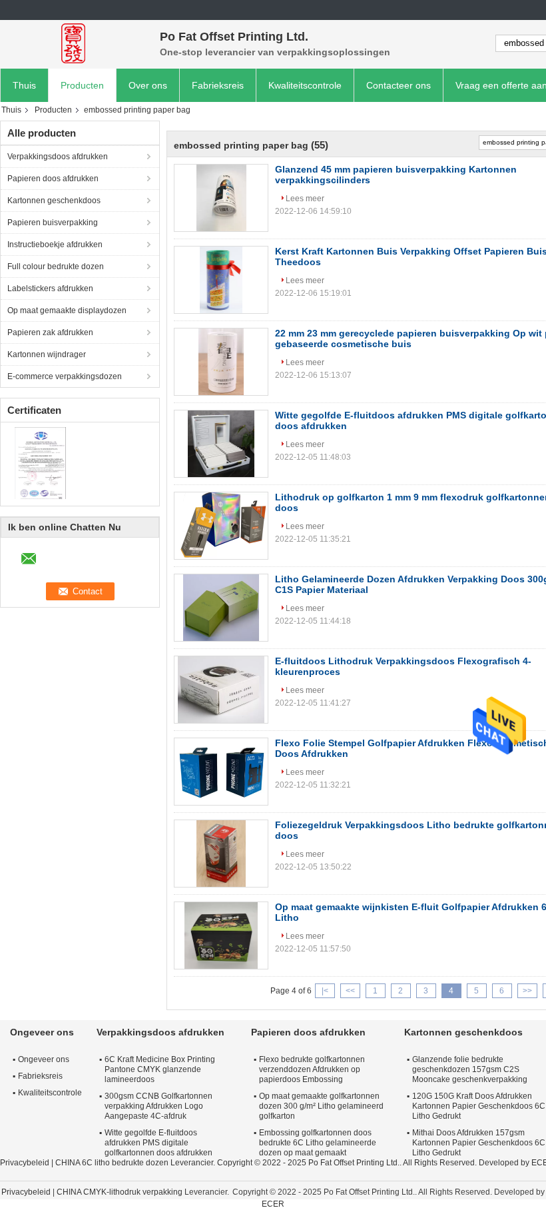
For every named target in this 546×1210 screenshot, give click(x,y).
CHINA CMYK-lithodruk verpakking (119, 1192)
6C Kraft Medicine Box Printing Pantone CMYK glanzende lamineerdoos (160, 1069)
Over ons (148, 85)
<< (350, 990)
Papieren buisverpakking (52, 222)
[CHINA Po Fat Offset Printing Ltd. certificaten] (40, 462)
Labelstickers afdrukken (50, 288)
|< (325, 990)
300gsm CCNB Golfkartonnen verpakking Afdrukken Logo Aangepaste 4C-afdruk (158, 1106)
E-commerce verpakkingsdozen (64, 376)
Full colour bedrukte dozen (55, 266)
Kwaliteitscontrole (305, 85)
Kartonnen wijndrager (46, 354)
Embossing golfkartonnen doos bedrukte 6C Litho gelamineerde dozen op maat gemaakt (317, 1142)
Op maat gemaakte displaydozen (67, 310)
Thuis (24, 85)
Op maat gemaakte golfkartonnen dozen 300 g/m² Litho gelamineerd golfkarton (321, 1106)
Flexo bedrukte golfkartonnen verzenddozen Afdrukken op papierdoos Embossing (312, 1069)
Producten (82, 85)
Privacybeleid (24, 1162)
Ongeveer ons (43, 1059)
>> (527, 990)
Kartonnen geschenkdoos (54, 200)
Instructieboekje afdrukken (55, 244)
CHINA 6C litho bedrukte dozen (111, 1162)
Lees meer (305, 198)
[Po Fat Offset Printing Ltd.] (73, 43)
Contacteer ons (398, 85)
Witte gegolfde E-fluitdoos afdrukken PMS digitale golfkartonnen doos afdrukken (158, 1142)
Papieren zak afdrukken (50, 332)
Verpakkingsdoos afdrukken (57, 156)
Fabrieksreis (218, 85)
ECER (273, 1204)
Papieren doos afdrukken (53, 178)
